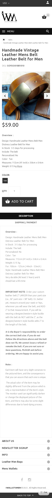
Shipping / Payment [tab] (26, 222)
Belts (10, 40)
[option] (26, 96)
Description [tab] (26, 216)
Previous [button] (5, 96)
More (19, 166)
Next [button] (47, 96)
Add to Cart (22, 201)
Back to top (24, 495)
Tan (5, 181)
